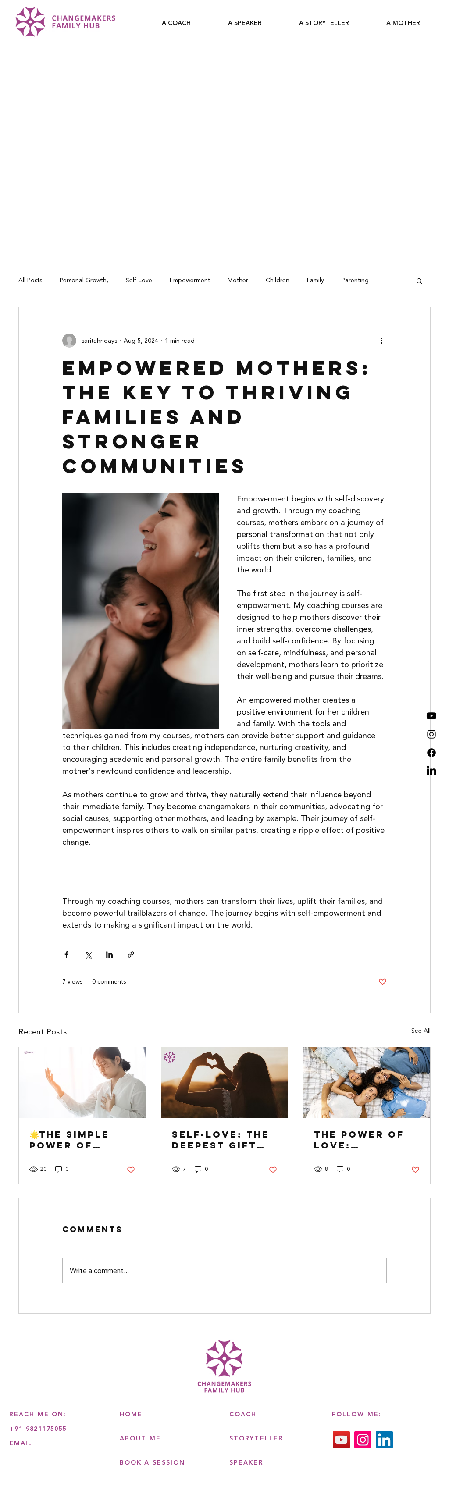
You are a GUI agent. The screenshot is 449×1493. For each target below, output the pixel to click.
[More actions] (381, 340)
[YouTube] (341, 1439)
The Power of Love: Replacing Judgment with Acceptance (364, 1140)
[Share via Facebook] (66, 954)
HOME (131, 1414)
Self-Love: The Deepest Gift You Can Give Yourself (221, 1140)
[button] (419, 280)
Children (277, 280)
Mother (238, 280)
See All (421, 1030)
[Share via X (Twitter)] (88, 954)
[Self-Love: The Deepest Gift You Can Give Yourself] (224, 1082)
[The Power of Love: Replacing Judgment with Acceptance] (366, 1082)
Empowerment (190, 280)
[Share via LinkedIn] (109, 954)
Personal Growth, (84, 280)
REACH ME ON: (37, 1414)
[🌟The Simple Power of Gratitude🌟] (82, 1082)
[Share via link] (131, 954)
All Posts (30, 280)
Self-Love (139, 280)
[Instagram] (431, 734)
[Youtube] (431, 716)
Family (315, 280)
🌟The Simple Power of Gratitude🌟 (69, 1140)
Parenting (355, 280)
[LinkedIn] (431, 771)
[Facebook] (431, 752)
